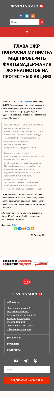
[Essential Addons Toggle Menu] (27, 32)
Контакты (15, 349)
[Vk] (21, 16)
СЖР (14, 225)
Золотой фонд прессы (18, 318)
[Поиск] (41, 22)
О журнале (15, 337)
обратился (27, 102)
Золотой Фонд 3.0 (16, 322)
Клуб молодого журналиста (21, 315)
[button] (27, 302)
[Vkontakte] (20, 228)
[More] (32, 228)
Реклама (14, 343)
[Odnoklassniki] (33, 16)
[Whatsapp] (16, 228)
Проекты (14, 302)
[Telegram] (27, 16)
